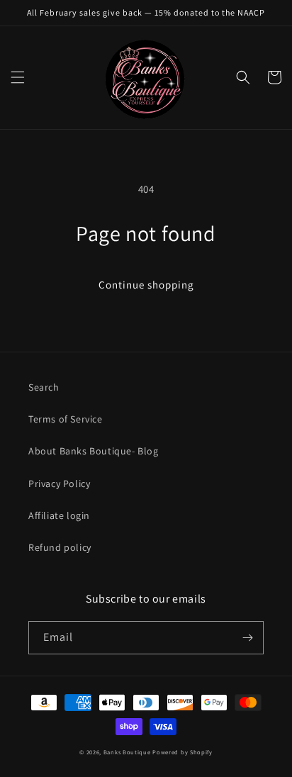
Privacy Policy (59, 483)
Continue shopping (146, 284)
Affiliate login (59, 515)
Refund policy (59, 547)
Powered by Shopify (182, 752)
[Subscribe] (247, 637)
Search (44, 387)
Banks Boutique (127, 752)
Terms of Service (65, 419)
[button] (17, 77)
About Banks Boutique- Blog (93, 451)
